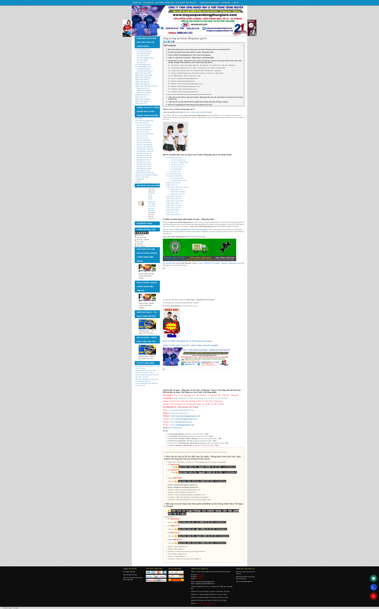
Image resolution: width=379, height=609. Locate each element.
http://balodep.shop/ (175, 428)
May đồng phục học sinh (144, 157)
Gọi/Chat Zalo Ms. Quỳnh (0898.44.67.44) (197, 536)
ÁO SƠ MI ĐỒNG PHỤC (142, 64)
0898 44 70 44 (175, 526)
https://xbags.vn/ (179, 549)
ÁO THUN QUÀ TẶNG (144, 53)
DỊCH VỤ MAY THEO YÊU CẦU (186, 2)
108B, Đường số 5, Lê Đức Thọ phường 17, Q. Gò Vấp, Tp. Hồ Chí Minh (200, 398)
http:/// (183, 419)
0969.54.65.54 (175, 519)
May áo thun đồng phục (144, 125)
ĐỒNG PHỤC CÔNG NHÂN (143, 75)
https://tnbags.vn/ (180, 556)
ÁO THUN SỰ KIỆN (143, 56)
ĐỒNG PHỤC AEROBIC (144, 90)
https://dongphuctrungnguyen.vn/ (185, 492)
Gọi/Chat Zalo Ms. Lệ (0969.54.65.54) (196, 522)
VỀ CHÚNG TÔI (148, 2)
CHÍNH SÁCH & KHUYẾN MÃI (209, 2)
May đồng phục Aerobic (144, 164)
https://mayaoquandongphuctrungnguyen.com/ (190, 495)
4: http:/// (181, 425)
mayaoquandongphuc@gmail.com (181, 410)
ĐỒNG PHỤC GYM (143, 88)
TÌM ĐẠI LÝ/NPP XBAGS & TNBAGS (146, 175)
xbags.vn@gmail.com (181, 546)
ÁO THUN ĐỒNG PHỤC (142, 49)
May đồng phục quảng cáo (145, 149)
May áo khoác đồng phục (144, 142)
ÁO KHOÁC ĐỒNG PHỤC (143, 66)
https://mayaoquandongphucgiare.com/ (187, 490)
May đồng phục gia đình (144, 168)
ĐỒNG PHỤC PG (140, 97)
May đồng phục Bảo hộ (144, 155)
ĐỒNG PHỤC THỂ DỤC (144, 92)
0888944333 (198, 578)
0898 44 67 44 (175, 533)
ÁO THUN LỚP (141, 62)
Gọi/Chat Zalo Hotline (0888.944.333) (196, 481)
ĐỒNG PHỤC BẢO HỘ (142, 84)
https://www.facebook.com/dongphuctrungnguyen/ (192, 497)
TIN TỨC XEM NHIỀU (142, 177)
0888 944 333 (177, 478)
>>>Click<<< (220, 481)
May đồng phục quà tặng (144, 147)
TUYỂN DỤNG (225, 2)
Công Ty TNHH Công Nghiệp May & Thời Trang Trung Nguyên (188, 229)
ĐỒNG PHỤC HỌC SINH (143, 73)
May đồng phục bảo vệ (144, 160)
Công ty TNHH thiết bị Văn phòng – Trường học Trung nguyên (218, 263)
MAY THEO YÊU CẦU (142, 123)
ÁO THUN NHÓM (142, 60)
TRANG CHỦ (137, 2)
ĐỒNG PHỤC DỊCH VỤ (142, 95)
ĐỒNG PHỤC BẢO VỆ (142, 82)
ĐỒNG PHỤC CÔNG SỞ (143, 77)
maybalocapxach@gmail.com (179, 413)
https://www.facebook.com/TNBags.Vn (188, 559)
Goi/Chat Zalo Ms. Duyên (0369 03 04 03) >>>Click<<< (207, 467)
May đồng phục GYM (143, 170)
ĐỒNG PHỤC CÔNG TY (142, 79)
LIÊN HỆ (138, 181)
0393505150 (200, 576)
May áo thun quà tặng (143, 127)
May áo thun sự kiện (143, 131)
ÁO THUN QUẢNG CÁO (144, 51)
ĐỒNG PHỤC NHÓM (141, 101)
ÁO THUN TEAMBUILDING (145, 58)
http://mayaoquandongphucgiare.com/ (185, 416)
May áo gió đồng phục (144, 140)
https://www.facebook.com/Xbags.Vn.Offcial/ (190, 551)
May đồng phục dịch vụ (144, 162)
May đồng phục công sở (144, 166)
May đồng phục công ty (144, 153)
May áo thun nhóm (142, 138)
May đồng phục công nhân (145, 151)
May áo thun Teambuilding (145, 133)
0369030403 (200, 574)
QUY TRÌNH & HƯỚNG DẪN (165, 2)
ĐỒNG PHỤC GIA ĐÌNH (142, 99)
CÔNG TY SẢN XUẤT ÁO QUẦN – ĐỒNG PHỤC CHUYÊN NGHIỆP (190, 345)
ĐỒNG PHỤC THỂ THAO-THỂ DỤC (146, 86)
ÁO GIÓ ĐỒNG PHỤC (143, 69)
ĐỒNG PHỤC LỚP (141, 103)
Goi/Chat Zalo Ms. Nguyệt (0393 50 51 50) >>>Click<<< (208, 472)
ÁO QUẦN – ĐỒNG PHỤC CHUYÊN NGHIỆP (197, 112)
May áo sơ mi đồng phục (144, 144)
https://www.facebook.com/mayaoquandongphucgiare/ (193, 499)
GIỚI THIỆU (139, 118)
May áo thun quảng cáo (144, 129)
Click (206, 434)
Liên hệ (235, 2)
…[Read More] (151, 214)
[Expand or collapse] (242, 45)
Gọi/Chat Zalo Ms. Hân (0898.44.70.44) (196, 529)
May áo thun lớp (142, 136)
